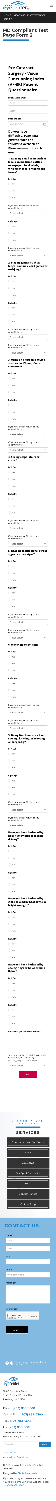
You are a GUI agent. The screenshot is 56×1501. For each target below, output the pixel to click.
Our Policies (9, 1452)
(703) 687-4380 (31, 1414)
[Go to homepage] (24, 6)
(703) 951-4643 (21, 1420)
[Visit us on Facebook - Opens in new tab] (7, 1363)
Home (7, 15)
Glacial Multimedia (27, 1473)
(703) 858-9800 (24, 1408)
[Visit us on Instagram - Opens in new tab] (11, 1363)
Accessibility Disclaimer (15, 1457)
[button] (51, 6)
